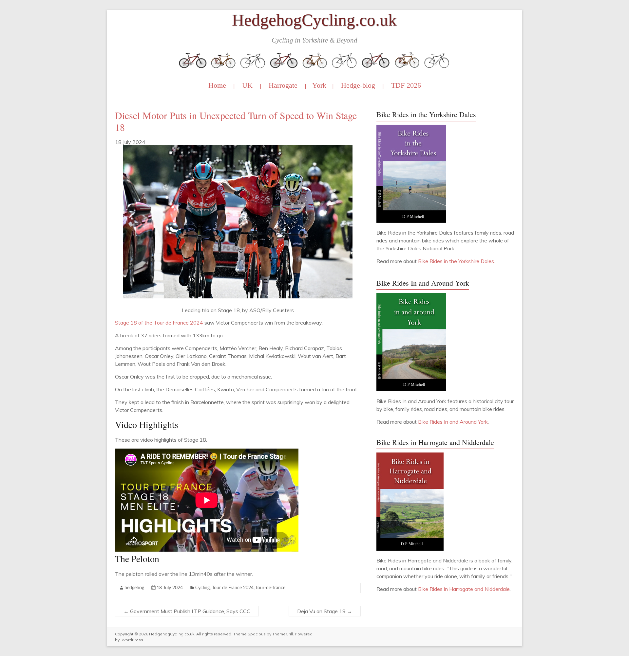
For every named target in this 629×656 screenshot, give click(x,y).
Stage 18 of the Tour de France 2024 (159, 322)
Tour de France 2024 (233, 588)
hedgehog (134, 588)
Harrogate (283, 85)
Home (217, 85)
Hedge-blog (358, 85)
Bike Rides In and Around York (453, 421)
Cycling (202, 588)
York (319, 85)
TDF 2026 (406, 85)
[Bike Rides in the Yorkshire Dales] (411, 128)
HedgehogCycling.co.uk (314, 19)
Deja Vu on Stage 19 (324, 611)
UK (247, 85)
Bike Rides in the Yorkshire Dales (456, 261)
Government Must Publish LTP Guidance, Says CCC (187, 611)
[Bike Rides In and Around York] (411, 296)
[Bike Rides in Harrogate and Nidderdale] (410, 455)
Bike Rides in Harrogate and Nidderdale (464, 589)
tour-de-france (270, 588)
